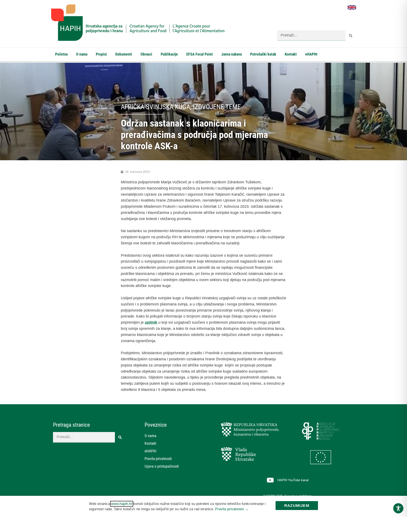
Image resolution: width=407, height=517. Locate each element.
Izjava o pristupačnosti (162, 466)
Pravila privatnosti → (231, 509)
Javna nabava (231, 54)
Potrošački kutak (263, 54)
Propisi (101, 54)
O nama (81, 54)
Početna (61, 54)
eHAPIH (311, 54)
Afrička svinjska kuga (155, 107)
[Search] (351, 35)
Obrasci (146, 54)
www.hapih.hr (121, 504)
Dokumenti (123, 54)
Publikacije (169, 54)
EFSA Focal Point (199, 54)
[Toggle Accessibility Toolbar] (398, 508)
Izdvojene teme (217, 107)
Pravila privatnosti (158, 458)
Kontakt (291, 54)
